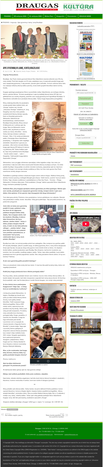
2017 (90, 243)
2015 (72, 245)
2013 (72, 255)
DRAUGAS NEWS (85, 16)
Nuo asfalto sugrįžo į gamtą (13, 414)
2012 (77, 255)
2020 (77, 243)
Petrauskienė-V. (12, 409)
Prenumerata (71, 16)
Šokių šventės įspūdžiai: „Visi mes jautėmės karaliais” (55, 415)
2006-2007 (74, 256)
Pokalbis (33, 71)
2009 (92, 255)
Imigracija (13, 22)
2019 (81, 243)
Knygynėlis (60, 16)
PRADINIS (7, 16)
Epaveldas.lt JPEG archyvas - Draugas (83, 270)
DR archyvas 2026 (20, 16)
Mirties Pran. (49, 16)
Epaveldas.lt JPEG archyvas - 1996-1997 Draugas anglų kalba (84, 278)
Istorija (23, 71)
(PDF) (85, 26)
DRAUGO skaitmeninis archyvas (81, 267)
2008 (97, 255)
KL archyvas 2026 (35, 16)
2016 (95, 243)
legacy (81, 256)
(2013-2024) (82, 190)
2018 (86, 243)
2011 (82, 255)
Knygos (28, 71)
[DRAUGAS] (51, 6)
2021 (72, 243)
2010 (87, 255)
